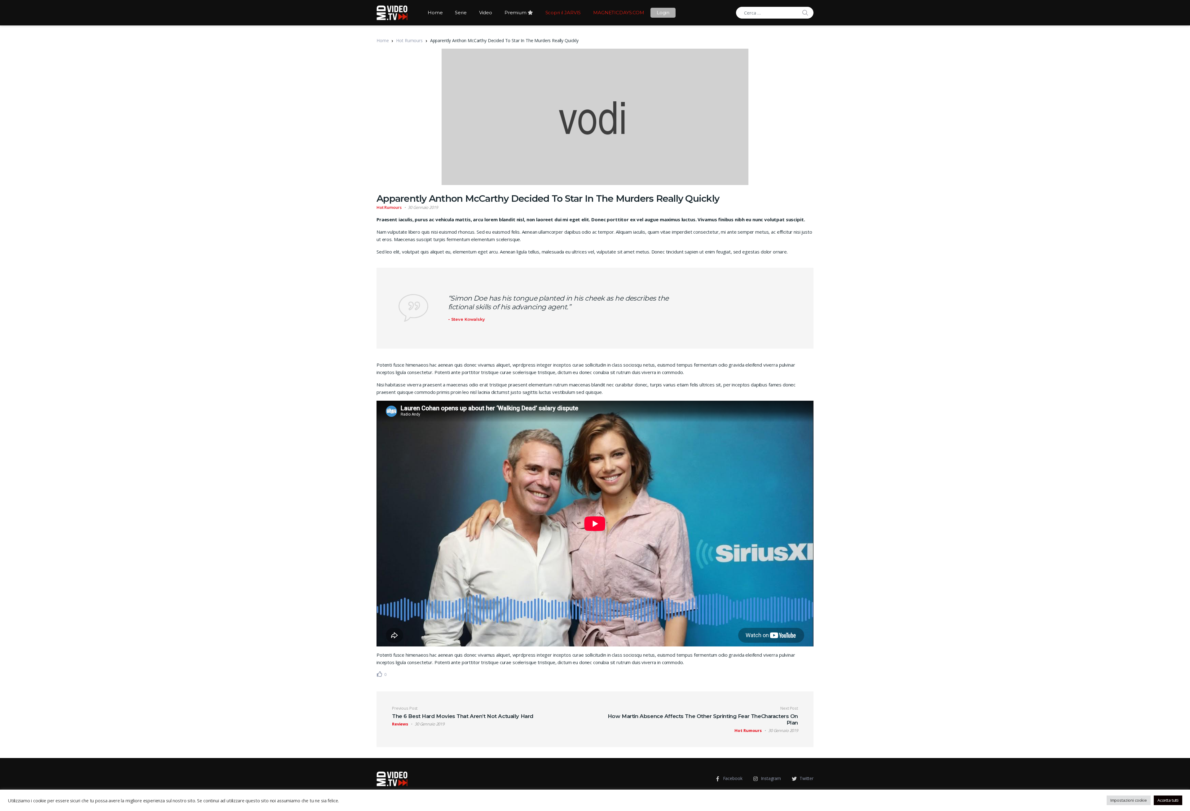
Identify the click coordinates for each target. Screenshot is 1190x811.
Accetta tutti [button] (1168, 800)
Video (485, 12)
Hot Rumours (409, 40)
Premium (516, 12)
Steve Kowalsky (468, 319)
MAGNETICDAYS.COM (618, 12)
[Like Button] (380, 674)
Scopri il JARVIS (563, 12)
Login (663, 12)
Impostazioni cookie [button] (1128, 800)
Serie (460, 12)
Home (435, 12)
